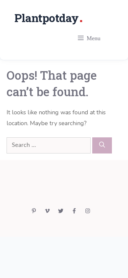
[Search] (102, 145)
